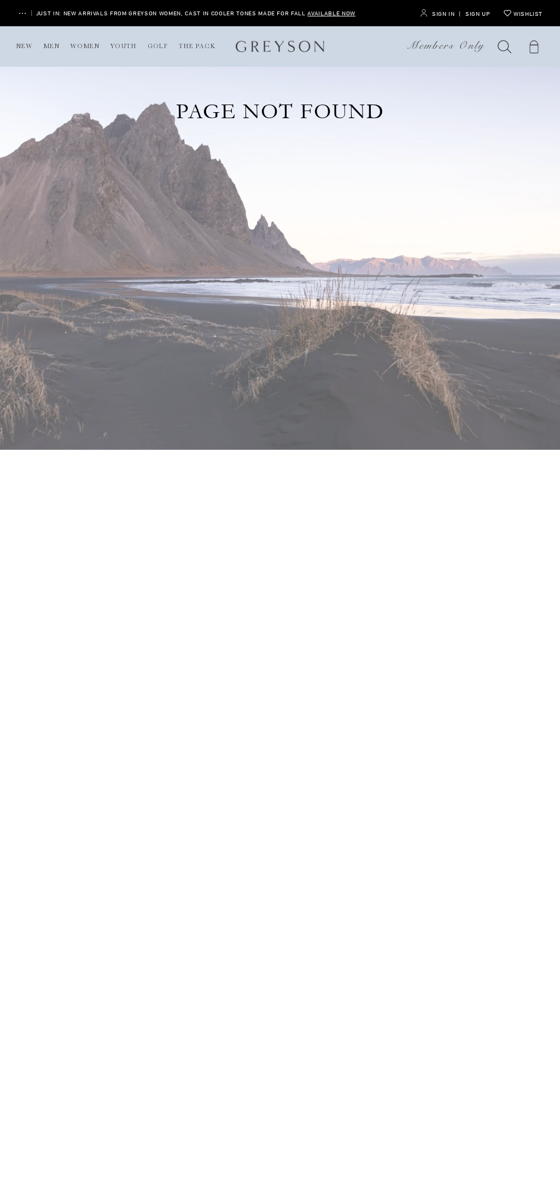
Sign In (443, 13)
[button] (504, 46)
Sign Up (477, 13)
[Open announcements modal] (22, 13)
